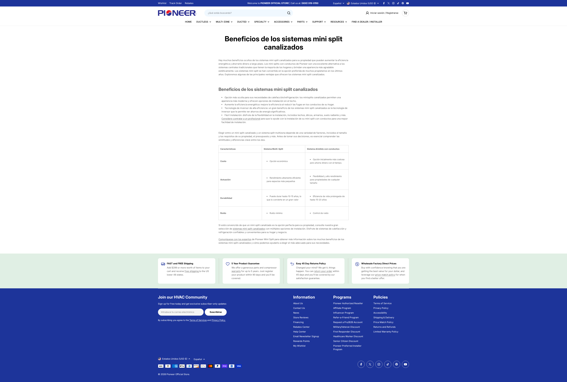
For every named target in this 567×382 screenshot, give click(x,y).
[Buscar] (289, 13)
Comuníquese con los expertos (235, 239)
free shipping (192, 271)
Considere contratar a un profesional (240, 118)
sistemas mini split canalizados (249, 228)
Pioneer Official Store (178, 374)
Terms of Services (198, 320)
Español (337, 3)
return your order (323, 271)
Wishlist (162, 3)
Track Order (175, 3)
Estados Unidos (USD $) (363, 3)
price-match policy (385, 274)
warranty (236, 271)
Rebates (189, 3)
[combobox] (248, 13)
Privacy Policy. (219, 320)
